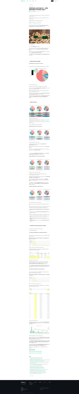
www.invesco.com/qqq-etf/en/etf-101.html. (43, 369)
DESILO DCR (31, 384)
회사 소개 (40, 382)
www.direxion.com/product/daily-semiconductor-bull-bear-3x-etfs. (37, 368)
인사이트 (35, 382)
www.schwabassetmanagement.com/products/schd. (35, 373)
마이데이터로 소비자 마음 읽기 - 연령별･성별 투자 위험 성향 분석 (35, 351)
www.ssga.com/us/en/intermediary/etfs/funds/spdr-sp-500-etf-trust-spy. (38, 371)
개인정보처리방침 (41, 389)
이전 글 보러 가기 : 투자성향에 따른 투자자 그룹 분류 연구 (35, 23)
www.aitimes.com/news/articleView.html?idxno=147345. (36, 358)
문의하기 (50, 382)
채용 (44, 382)
